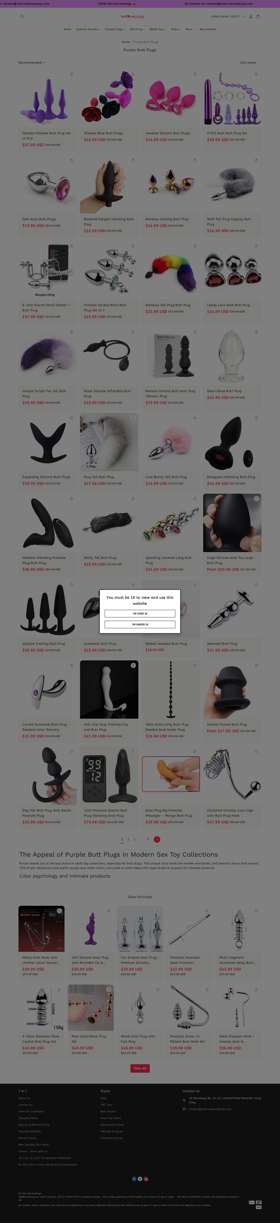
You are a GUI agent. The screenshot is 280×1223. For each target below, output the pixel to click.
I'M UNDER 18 (140, 624)
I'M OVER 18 (140, 613)
